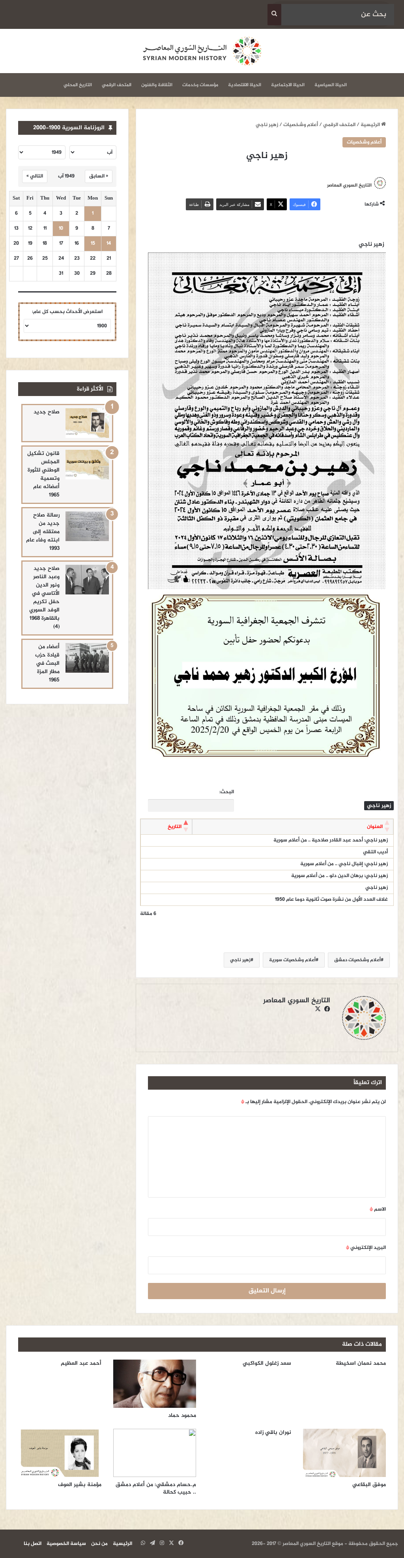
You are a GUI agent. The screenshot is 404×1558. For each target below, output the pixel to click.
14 (109, 244)
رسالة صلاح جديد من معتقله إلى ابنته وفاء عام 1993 (43, 532)
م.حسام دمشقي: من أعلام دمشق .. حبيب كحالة (156, 1488)
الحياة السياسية (330, 85)
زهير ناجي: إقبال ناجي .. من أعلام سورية (344, 864)
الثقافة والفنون (156, 85)
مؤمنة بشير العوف (79, 1484)
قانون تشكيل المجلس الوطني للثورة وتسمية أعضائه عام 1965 (43, 474)
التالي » (34, 176)
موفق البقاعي (369, 1484)
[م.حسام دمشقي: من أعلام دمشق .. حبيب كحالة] (154, 1453)
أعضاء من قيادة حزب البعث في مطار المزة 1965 (47, 663)
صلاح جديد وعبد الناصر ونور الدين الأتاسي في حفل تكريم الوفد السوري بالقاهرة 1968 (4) (44, 597)
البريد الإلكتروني (366, 1247)
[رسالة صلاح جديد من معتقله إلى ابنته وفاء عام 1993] (87, 526)
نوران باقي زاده (273, 1432)
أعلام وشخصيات (300, 125)
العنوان (375, 826)
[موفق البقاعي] (344, 1453)
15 (93, 244)
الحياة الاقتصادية (244, 85)
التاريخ (174, 826)
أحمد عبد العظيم (81, 1363)
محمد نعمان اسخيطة (361, 1363)
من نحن (99, 1543)
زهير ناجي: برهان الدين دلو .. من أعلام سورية (339, 875)
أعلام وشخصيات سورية (292, 960)
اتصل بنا (32, 1543)
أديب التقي (375, 852)
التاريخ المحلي (78, 85)
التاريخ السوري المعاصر (349, 185)
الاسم (378, 1209)
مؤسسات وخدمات (200, 85)
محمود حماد (182, 1415)
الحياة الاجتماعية (288, 85)
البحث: (226, 792)
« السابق (98, 176)
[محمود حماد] (154, 1384)
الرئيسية (371, 125)
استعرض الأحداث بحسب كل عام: (67, 311)
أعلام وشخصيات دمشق (357, 960)
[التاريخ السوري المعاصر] (202, 51)
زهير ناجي (376, 887)
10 (61, 228)
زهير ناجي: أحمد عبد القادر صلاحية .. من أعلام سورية (330, 840)
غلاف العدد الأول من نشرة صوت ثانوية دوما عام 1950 (331, 899)
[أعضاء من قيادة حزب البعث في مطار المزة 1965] (87, 658)
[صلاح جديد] (87, 423)
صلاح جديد (47, 412)
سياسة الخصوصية (66, 1543)
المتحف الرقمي (116, 85)
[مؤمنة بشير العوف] (59, 1453)
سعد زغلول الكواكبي (267, 1363)
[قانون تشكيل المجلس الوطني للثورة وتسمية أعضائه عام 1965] (87, 464)
